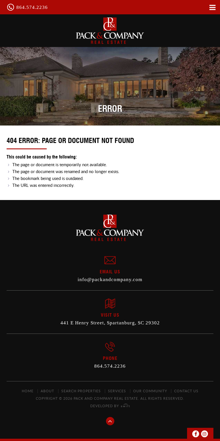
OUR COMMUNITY (150, 391)
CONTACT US (186, 391)
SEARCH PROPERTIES (81, 391)
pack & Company (110, 30)
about (47, 391)
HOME (28, 391)
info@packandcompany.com (110, 279)
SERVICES (117, 391)
